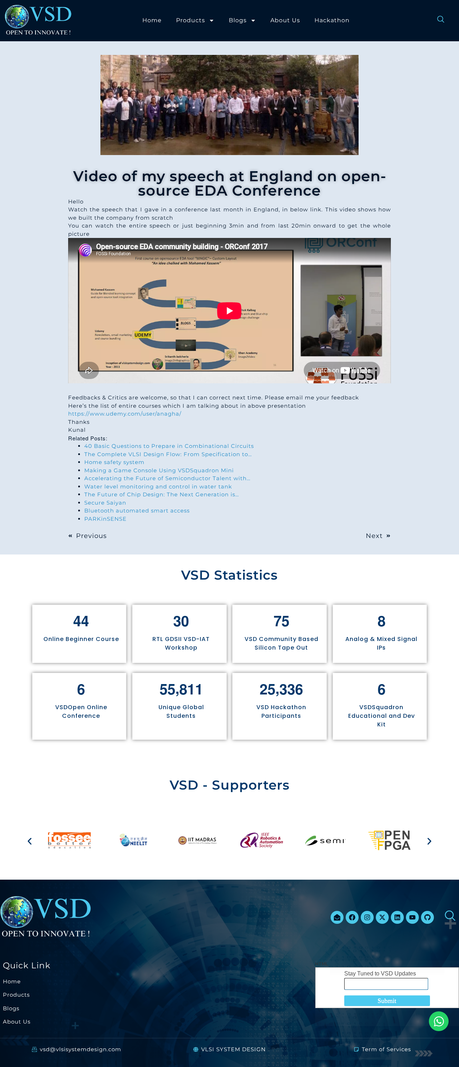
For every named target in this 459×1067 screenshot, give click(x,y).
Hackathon (332, 20)
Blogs (238, 20)
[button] (29, 841)
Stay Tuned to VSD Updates (380, 973)
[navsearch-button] (437, 20)
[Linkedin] (397, 917)
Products (190, 20)
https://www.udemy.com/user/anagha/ (124, 413)
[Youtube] (412, 917)
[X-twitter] (382, 917)
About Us (285, 20)
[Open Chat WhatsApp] (439, 1021)
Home (152, 20)
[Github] (427, 917)
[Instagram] (367, 917)
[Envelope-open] (337, 917)
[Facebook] (352, 917)
